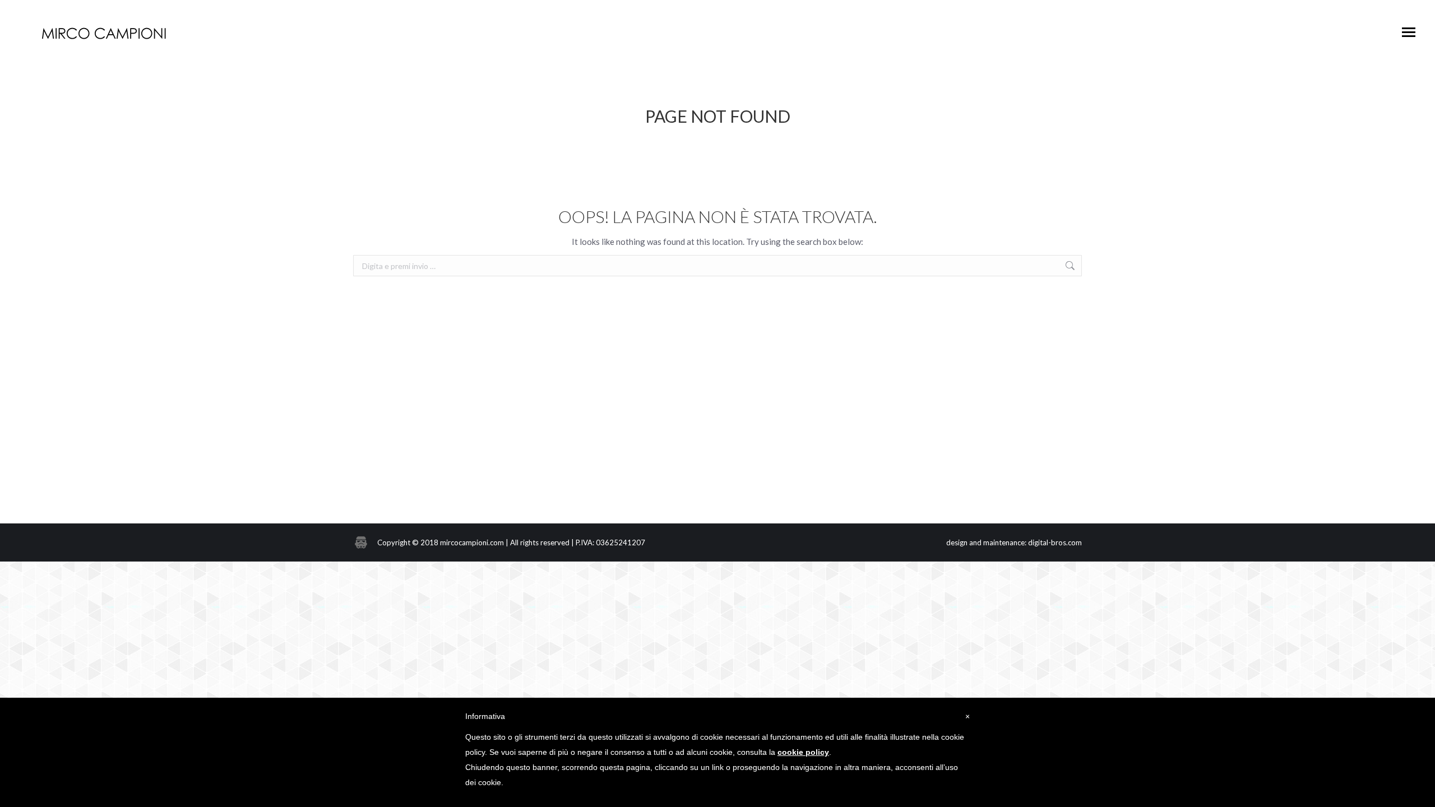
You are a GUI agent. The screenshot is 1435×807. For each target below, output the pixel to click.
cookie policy (803, 752)
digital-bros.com (1055, 542)
